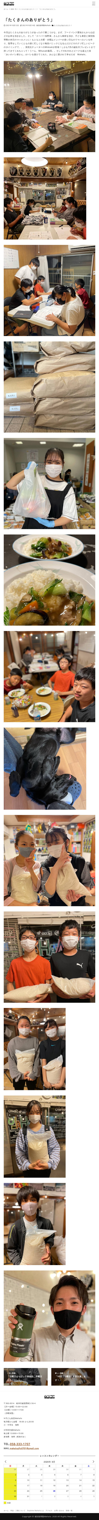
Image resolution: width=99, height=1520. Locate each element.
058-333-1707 (20, 1444)
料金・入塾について (18, 1510)
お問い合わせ (59, 1510)
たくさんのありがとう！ (63, 25)
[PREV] (5, 1461)
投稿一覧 (69, 1510)
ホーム (6, 1510)
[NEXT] (93, 1461)
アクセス (49, 1510)
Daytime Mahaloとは (35, 1510)
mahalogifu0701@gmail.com (24, 1448)
